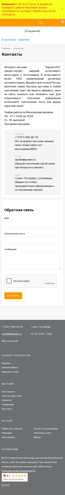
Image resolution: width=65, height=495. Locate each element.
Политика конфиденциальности (18, 471)
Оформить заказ (10, 371)
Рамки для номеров (12, 428)
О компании (8, 404)
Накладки (7, 433)
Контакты (7, 409)
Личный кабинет (10, 367)
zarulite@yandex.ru (12, 333)
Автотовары (8, 437)
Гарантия (6, 400)
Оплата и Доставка (12, 396)
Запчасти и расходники (46, 428)
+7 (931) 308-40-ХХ (12, 326)
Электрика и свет (42, 433)
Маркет (38, 437)
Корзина (6, 363)
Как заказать (8, 391)
